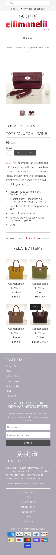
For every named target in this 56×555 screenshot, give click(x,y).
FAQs (8, 371)
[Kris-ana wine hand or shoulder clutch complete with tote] (28, 81)
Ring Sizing (11, 396)
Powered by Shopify (36, 529)
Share (21, 238)
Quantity (10, 148)
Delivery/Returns (14, 376)
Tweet (11, 238)
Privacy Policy (12, 381)
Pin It (30, 238)
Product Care (12, 366)
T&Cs (8, 391)
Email (46, 238)
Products (19, 47)
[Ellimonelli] (28, 26)
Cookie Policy (12, 386)
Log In (14, 9)
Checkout (39, 9)
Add (38, 238)
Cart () (27, 9)
